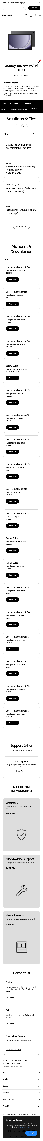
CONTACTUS (34, 110)
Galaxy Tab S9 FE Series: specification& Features (21, 86)
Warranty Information (21, 75)
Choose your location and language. (14, 3)
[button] (21, 146)
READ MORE (10, 814)
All (17, 126)
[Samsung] (6, 15)
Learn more (10, 998)
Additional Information (18, 110)
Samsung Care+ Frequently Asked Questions (20, 91)
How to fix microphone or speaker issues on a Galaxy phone (20, 94)
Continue (34, 8)
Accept (31, 1133)
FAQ (24, 126)
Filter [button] (7, 134)
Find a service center (13, 1049)
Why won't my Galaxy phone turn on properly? (21, 88)
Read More (20, 771)
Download (12, 279)
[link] (38, 61)
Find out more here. (24, 1128)
